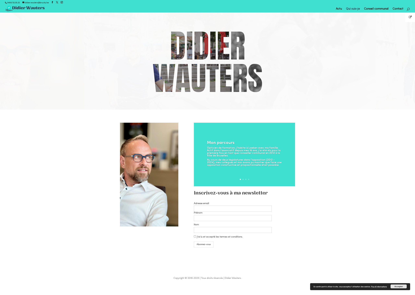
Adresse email (201, 203)
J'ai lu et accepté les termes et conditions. (220, 237)
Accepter (398, 286)
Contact (398, 9)
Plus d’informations (379, 287)
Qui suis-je (353, 9)
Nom (196, 225)
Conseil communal (376, 9)
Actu (339, 9)
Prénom (198, 213)
